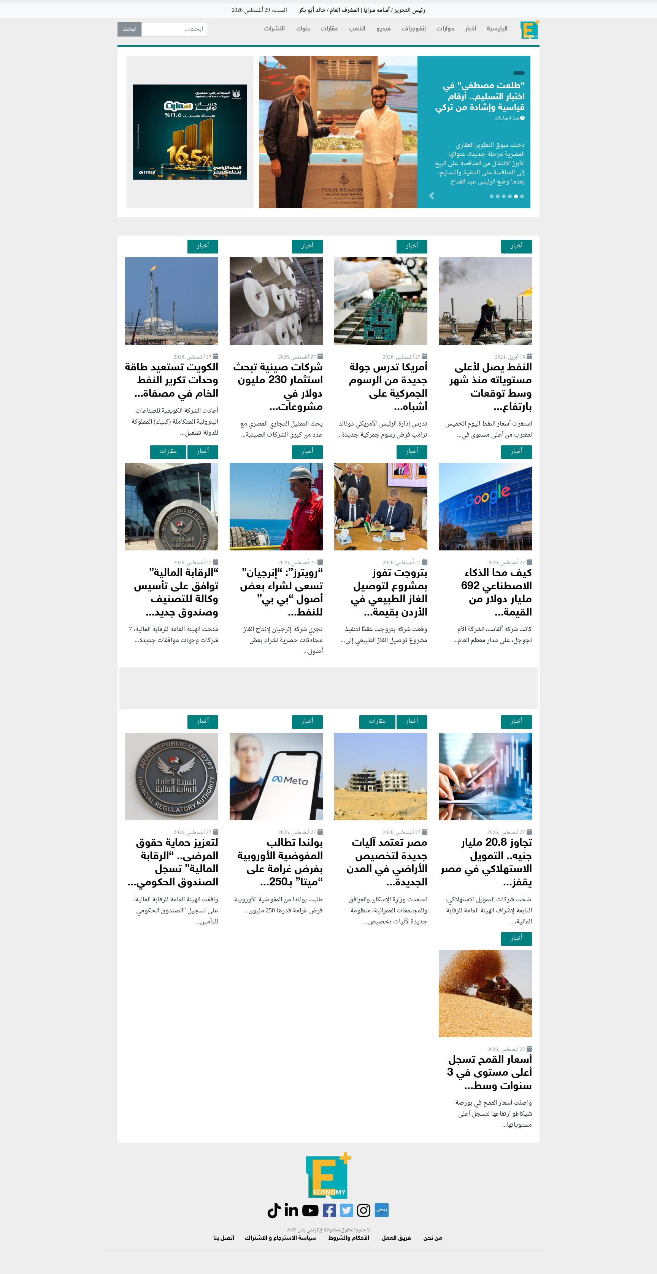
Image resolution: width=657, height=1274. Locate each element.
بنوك (303, 29)
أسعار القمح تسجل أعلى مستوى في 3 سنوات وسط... (489, 1073)
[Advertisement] (328, 688)
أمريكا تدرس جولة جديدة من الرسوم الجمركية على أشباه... (388, 387)
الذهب (357, 29)
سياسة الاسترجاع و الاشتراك (280, 1238)
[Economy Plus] (530, 29)
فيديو (383, 29)
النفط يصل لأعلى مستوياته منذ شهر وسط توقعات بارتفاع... (490, 387)
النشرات (274, 29)
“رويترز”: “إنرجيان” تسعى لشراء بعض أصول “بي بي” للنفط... (281, 593)
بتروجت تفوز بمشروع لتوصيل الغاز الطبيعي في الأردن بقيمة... (389, 593)
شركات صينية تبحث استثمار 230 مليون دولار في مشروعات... (278, 387)
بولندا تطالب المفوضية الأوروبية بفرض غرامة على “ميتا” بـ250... (280, 863)
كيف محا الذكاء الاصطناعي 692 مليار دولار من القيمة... (496, 593)
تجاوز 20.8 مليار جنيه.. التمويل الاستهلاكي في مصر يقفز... (486, 863)
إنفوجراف (414, 29)
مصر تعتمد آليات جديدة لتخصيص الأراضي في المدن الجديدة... (387, 863)
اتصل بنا (223, 1238)
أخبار (470, 29)
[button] (391, 197)
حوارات (445, 29)
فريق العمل (396, 1238)
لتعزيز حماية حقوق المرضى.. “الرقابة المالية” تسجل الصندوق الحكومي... (172, 863)
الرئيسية (497, 29)
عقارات (329, 29)
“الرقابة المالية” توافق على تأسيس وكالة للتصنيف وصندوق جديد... (176, 593)
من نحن (433, 1238)
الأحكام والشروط (348, 1238)
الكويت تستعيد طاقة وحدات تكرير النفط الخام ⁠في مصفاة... (171, 381)
